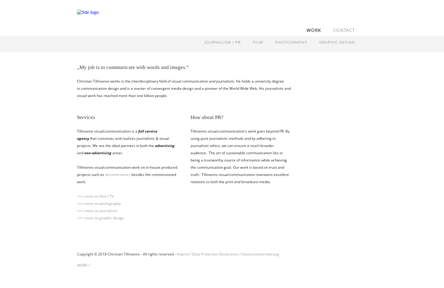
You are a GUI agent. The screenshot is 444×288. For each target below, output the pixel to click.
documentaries (117, 174)
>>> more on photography (99, 203)
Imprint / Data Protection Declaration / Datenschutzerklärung (228, 254)
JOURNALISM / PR (222, 42)
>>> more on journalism (97, 210)
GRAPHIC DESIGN (337, 42)
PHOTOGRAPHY (291, 42)
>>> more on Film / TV (95, 196)
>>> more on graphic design (100, 218)
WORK (314, 30)
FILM (258, 42)
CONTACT (344, 30)
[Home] (115, 22)
